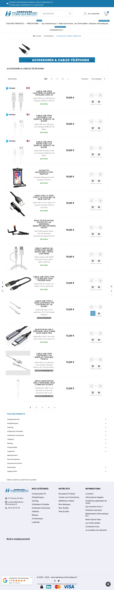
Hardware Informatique (19, 578)
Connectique (12, 447)
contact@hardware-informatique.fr (14, 503)
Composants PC (13, 419)
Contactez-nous (92, 526)
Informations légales (95, 497)
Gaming (10, 427)
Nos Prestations (13, 459)
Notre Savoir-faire (93, 519)
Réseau (10, 443)
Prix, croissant (99, 79)
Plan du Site (64, 511)
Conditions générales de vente (96, 502)
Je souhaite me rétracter (96, 530)
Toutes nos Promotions (69, 497)
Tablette (10, 439)
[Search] (70, 13)
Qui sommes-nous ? (94, 506)
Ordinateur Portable (15, 431)
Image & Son (12, 471)
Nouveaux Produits (67, 494)
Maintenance (12, 455)
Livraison (89, 494)
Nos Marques (64, 504)
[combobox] (54, 14)
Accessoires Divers (14, 463)
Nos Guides (64, 508)
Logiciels (10, 451)
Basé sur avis (14, 583)
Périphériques (12, 423)
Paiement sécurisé (94, 510)
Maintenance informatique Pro (97, 515)
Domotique (11, 467)
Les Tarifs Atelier (93, 523)
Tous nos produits (16, 414)
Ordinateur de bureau (15, 435)
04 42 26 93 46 (14, 508)
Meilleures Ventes (66, 501)
